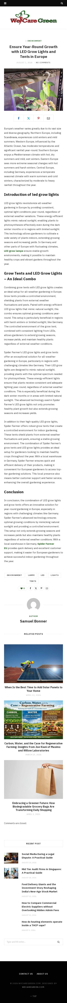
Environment (35, 41)
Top (34, 996)
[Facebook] (19, 118)
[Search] (62, 3)
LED (43, 575)
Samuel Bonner (33, 621)
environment (14, 575)
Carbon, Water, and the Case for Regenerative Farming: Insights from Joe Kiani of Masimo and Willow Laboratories (33, 747)
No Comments (43, 62)
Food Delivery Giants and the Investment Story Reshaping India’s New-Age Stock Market (39, 888)
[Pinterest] (39, 118)
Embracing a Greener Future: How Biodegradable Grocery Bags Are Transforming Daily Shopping (33, 806)
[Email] (48, 118)
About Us (42, 974)
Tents (32, 581)
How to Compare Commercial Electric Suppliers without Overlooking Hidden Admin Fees (40, 906)
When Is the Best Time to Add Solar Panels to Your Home (33, 689)
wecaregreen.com (33, 987)
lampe (31, 575)
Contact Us (26, 974)
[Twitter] (29, 118)
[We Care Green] (33, 17)
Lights (55, 575)
